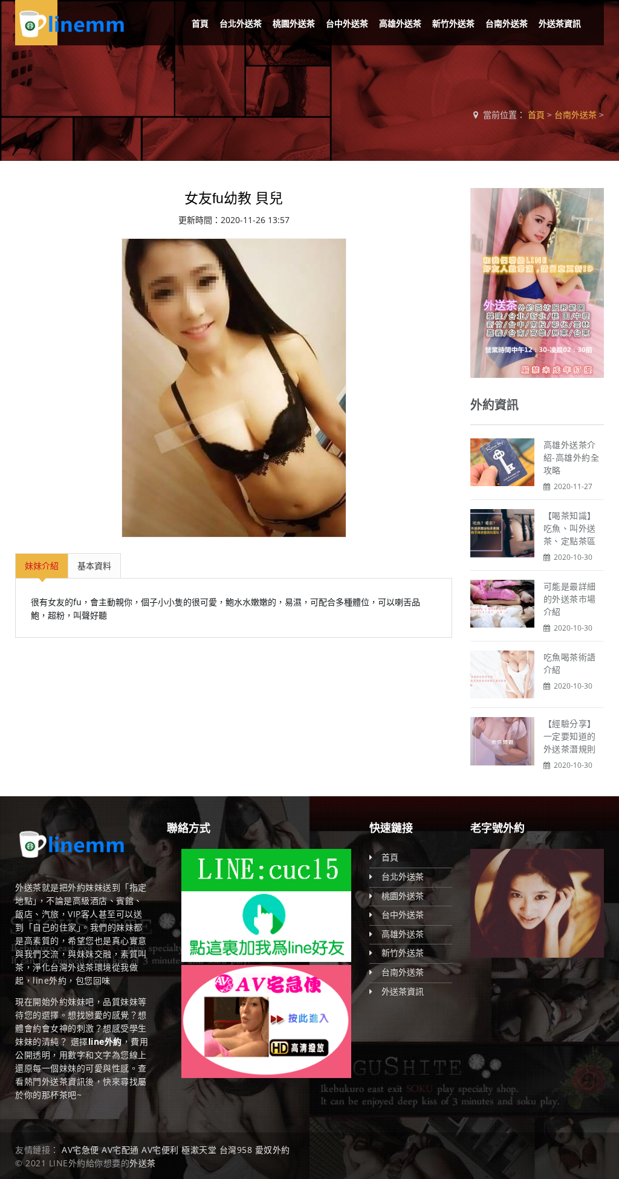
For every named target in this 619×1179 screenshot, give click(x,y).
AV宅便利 (160, 1149)
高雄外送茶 (400, 23)
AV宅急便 (80, 1149)
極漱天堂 (198, 1149)
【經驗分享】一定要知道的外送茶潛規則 (569, 736)
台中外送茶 (347, 23)
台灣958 (236, 1149)
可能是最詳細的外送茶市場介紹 (569, 598)
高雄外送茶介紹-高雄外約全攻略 (571, 457)
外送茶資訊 (560, 23)
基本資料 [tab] (94, 565)
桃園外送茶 (294, 23)
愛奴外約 (272, 1149)
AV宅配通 (120, 1149)
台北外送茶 (240, 23)
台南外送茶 (506, 23)
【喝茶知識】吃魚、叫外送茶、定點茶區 (569, 528)
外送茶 (142, 1163)
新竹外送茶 (453, 23)
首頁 (200, 23)
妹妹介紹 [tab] (42, 565)
